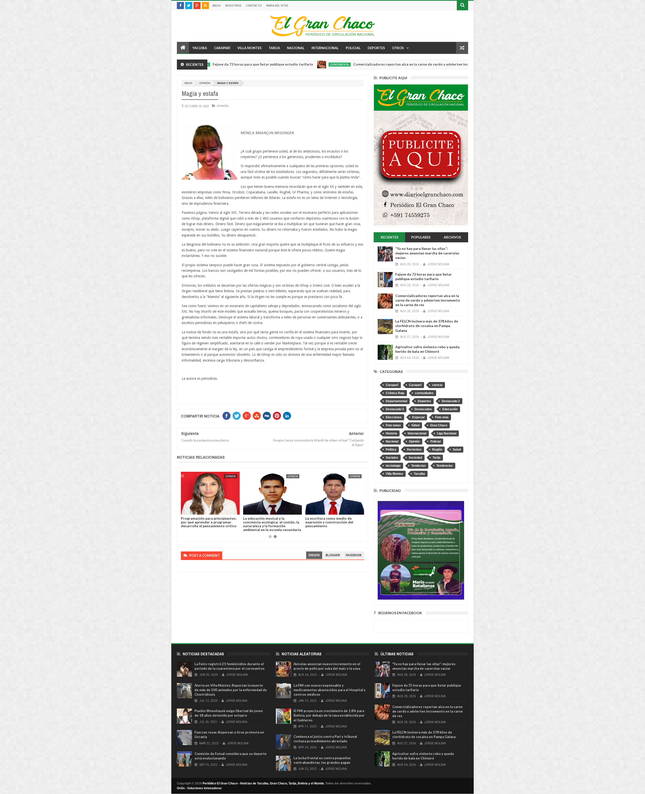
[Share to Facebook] (185, 510)
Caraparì (415, 385)
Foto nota (441, 417)
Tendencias (444, 465)
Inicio (216, 5)
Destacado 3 (395, 409)
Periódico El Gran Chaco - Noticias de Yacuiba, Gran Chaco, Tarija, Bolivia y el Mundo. (264, 783)
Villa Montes (249, 48)
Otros (398, 48)
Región (437, 449)
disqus (314, 555)
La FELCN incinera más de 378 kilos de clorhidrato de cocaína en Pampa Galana (426, 325)
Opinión (204, 83)
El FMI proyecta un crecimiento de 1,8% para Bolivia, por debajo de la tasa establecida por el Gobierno (329, 715)
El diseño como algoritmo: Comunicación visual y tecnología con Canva (333, 522)
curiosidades (424, 393)
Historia (391, 433)
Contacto (254, 5)
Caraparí (222, 48)
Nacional (295, 48)
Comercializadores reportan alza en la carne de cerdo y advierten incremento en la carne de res (390, 64)
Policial (353, 48)
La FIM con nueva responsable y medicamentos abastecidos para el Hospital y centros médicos (330, 689)
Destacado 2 (451, 401)
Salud (457, 449)
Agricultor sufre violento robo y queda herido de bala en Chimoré (427, 349)
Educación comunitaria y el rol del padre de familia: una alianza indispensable (209, 522)
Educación (450, 409)
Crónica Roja (395, 393)
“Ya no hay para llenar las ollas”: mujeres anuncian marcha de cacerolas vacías (427, 253)
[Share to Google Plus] (197, 510)
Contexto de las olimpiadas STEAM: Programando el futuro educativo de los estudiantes (269, 522)
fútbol (415, 425)
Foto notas (393, 425)
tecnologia (393, 465)
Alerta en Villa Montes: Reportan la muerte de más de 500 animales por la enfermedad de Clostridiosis (231, 689)
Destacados (423, 409)
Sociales (392, 457)
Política (391, 449)
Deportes (376, 48)
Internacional (325, 48)
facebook (354, 555)
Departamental (297, 64)
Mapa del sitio (277, 5)
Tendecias (418, 465)
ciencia (437, 385)
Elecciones (394, 417)
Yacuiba (199, 48)
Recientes (414, 449)
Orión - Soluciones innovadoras (199, 788)
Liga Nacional (446, 433)
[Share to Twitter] (191, 510)
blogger (333, 555)
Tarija (274, 48)
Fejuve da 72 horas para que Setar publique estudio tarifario (221, 64)
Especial (418, 417)
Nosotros (233, 5)
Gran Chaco (438, 425)
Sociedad (415, 457)
